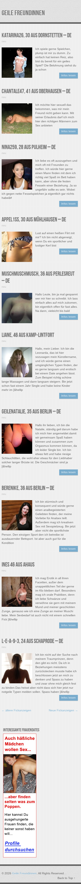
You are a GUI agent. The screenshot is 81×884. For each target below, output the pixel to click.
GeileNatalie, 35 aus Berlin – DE (31, 411)
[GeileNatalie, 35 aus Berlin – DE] (17, 438)
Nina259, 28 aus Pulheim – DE (29, 147)
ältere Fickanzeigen (16, 710)
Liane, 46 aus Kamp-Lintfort (28, 335)
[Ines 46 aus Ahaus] (17, 591)
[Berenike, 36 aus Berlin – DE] (17, 515)
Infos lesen (68, 75)
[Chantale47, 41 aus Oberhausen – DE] (17, 118)
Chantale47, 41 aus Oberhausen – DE (36, 91)
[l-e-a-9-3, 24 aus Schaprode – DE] (17, 668)
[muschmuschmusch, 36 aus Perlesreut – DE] (17, 307)
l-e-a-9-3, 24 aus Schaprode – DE (32, 641)
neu (4, 41)
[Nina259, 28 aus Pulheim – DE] (17, 174)
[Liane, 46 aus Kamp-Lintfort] (17, 362)
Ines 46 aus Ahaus (18, 564)
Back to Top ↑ (66, 878)
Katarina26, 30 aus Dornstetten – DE (36, 35)
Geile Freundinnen (23, 13)
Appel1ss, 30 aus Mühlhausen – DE (34, 219)
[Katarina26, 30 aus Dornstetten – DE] (17, 62)
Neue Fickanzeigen (63, 710)
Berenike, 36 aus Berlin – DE (28, 488)
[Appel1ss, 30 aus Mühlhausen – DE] (17, 246)
